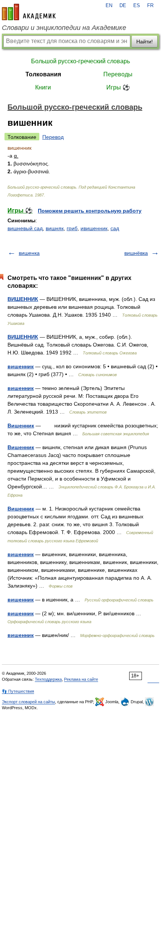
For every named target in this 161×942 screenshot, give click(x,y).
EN (109, 5)
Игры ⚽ (118, 87)
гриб (72, 228)
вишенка (29, 253)
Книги (43, 87)
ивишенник (93, 228)
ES (136, 5)
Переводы (118, 74)
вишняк (55, 228)
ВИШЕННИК (22, 299)
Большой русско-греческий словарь (80, 61)
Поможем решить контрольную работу (90, 211)
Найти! (144, 42)
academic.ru (29, 12)
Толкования (43, 74)
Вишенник (20, 426)
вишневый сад (25, 228)
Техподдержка (48, 679)
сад (114, 228)
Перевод (53, 137)
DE (122, 5)
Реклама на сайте (81, 679)
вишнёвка (136, 253)
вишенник (20, 366)
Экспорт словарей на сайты (28, 701)
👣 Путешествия (18, 691)
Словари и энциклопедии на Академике (64, 27)
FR (150, 5)
